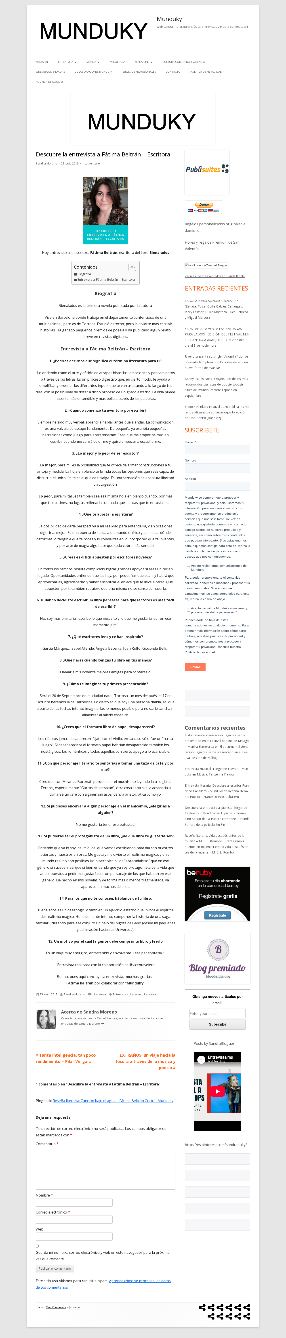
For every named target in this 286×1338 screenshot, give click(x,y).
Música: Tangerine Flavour (216, 774)
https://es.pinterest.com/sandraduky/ (216, 1144)
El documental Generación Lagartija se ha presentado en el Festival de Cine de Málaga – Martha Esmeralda (217, 740)
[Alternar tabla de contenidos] (130, 267)
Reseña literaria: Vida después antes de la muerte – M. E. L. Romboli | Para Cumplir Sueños (214, 841)
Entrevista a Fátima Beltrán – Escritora (106, 279)
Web (39, 1229)
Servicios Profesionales (139, 72)
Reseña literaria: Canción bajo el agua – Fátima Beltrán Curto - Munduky (113, 1100)
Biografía (84, 274)
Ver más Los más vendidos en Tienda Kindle (215, 276)
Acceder (75, 1307)
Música (91, 62)
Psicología (117, 62)
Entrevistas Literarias (127, 994)
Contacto (173, 72)
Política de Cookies (49, 82)
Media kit (42, 62)
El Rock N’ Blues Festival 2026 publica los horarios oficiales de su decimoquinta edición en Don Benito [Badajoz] (217, 412)
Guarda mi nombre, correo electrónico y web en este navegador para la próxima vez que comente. (103, 1255)
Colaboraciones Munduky (94, 72)
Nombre (44, 1195)
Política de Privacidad (206, 72)
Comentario (47, 1143)
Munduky (169, 19)
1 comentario (91, 163)
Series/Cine (142, 62)
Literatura (65, 62)
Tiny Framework (56, 1307)
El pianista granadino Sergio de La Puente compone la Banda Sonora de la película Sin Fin (217, 818)
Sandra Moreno (46, 163)
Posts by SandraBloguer (214, 1043)
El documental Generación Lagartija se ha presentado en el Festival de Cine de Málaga (217, 752)
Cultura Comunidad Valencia (183, 62)
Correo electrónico (53, 1212)
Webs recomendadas (50, 72)
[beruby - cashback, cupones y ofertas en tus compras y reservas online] (217, 893)
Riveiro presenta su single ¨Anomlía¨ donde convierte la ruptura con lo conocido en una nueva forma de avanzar (216, 362)
